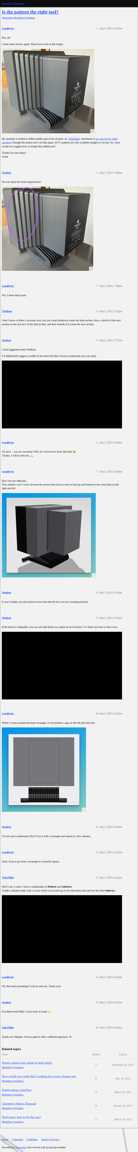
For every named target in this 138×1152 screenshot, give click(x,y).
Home (5, 1139)
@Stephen (74, 139)
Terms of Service (50, 1139)
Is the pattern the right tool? (30, 12)
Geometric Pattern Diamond (19, 1103)
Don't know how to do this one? (21, 1117)
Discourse (20, 1147)
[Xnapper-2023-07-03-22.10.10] (49, 535)
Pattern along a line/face (16, 1090)
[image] (48, 91)
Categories (17, 1139)
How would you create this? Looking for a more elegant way (39, 1076)
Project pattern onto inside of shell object (27, 1062)
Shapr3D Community (13, 3)
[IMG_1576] (47, 229)
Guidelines (32, 1139)
